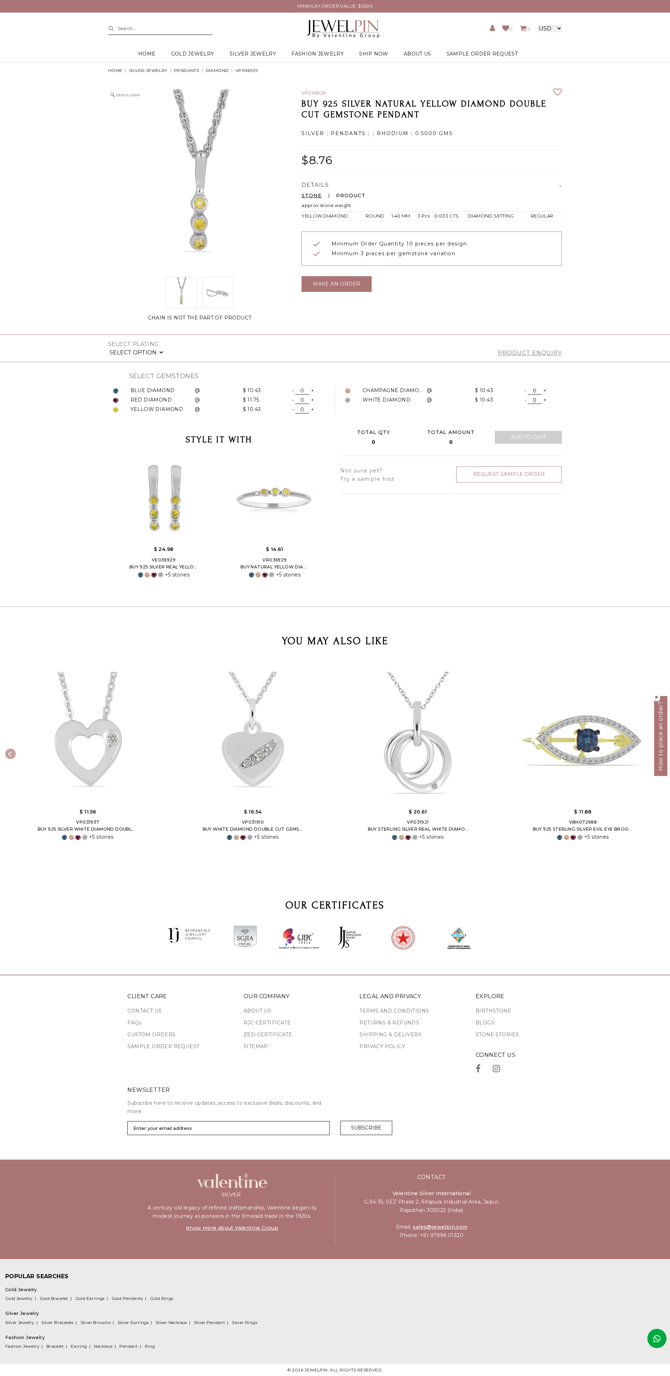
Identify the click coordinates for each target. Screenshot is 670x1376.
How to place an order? (660, 736)
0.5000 (426, 134)
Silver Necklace (171, 1322)
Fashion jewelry (317, 54)
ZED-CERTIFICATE (268, 1034)
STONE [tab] (312, 195)
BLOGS (485, 1023)
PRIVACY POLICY (382, 1046)
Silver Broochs (96, 1322)
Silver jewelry (253, 54)
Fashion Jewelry (22, 1346)
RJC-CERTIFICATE (267, 1023)
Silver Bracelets (57, 1322)
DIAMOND (217, 70)
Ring (150, 1346)
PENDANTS (186, 70)
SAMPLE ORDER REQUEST (482, 54)
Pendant (128, 1346)
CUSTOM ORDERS (151, 1034)
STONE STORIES (497, 1034)
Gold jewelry (192, 54)
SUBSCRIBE (366, 1128)
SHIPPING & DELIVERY (390, 1034)
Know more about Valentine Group (232, 1228)
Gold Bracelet (54, 1298)
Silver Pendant (209, 1322)
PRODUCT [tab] (350, 195)
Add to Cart (528, 437)
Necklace (103, 1346)
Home (146, 54)
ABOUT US (417, 54)
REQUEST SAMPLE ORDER (509, 474)
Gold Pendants (127, 1298)
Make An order (336, 284)
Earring (79, 1346)
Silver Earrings (133, 1322)
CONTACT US (144, 1011)
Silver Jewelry (20, 1322)
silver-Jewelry (148, 70)
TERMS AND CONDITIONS (394, 1011)
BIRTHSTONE (493, 1011)
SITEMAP (256, 1046)
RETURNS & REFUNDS (389, 1023)
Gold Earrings (90, 1298)
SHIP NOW (373, 54)
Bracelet (55, 1346)
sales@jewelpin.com (440, 1227)
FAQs (134, 1023)
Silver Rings (244, 1322)
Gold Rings (161, 1298)
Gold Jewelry (19, 1298)
